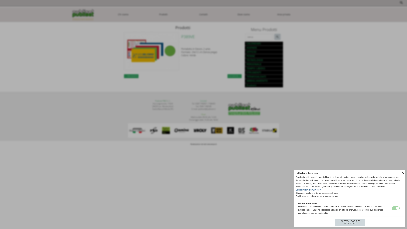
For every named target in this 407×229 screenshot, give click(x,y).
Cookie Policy (302, 190)
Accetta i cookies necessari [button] (349, 222)
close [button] (403, 173)
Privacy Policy (315, 190)
